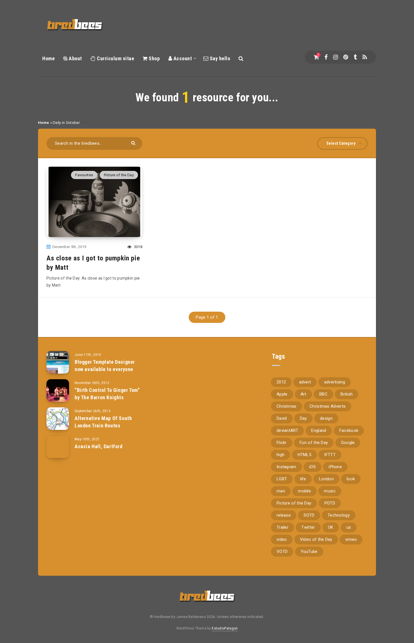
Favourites (84, 175)
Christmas (287, 406)
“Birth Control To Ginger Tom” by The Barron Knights (107, 393)
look (351, 478)
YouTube (309, 551)
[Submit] (134, 143)
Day (303, 418)
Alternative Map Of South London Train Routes (103, 421)
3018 (137, 247)
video (282, 539)
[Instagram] (335, 57)
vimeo (351, 539)
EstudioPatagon (225, 628)
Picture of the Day (119, 175)
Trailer (282, 527)
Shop (154, 58)
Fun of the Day (314, 442)
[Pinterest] (345, 57)
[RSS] (364, 57)
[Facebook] (326, 57)
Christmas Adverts (328, 406)
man (281, 491)
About (75, 58)
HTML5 (304, 454)
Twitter (308, 527)
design (326, 418)
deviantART (287, 430)
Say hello (219, 58)
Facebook (348, 430)
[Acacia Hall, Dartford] (57, 447)
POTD (329, 503)
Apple (282, 394)
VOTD (282, 551)
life (303, 478)
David (282, 418)
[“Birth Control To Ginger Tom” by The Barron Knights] (57, 390)
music (330, 491)
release (284, 515)
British (346, 394)
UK (330, 527)
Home (48, 58)
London (326, 478)
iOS (312, 466)
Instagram (286, 466)
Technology (339, 515)
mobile (304, 491)
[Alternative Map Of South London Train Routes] (57, 418)
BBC (323, 394)
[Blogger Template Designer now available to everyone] (57, 362)
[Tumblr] (355, 57)
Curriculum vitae (115, 58)
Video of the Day (316, 539)
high (280, 454)
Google (348, 442)
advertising (334, 382)
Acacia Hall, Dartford (99, 446)
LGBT (282, 478)
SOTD (309, 515)
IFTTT (330, 454)
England (318, 430)
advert (305, 382)
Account (182, 58)
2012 (281, 382)
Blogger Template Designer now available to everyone (105, 365)
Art (303, 394)
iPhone (335, 466)
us (348, 527)
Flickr (282, 442)
